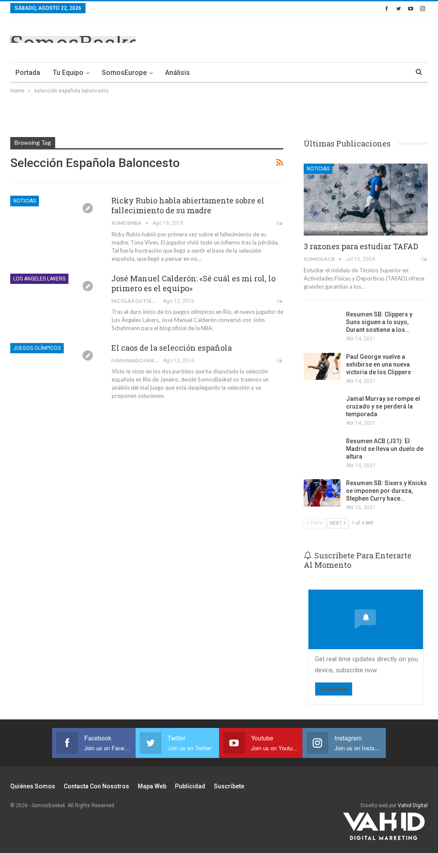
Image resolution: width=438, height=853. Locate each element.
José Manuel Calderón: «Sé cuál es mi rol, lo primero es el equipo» (193, 283)
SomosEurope (124, 73)
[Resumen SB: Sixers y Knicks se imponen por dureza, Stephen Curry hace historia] (322, 493)
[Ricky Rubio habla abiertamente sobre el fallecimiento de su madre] (55, 224)
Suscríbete (229, 786)
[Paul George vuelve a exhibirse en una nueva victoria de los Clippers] (322, 366)
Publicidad (190, 786)
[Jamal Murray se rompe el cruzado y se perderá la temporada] (322, 408)
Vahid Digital (413, 805)
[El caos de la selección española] (55, 371)
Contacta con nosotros (96, 786)
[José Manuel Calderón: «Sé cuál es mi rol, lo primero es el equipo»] (55, 302)
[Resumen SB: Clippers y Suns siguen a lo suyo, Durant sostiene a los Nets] (322, 324)
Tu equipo (68, 73)
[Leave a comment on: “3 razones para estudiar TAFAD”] (424, 259)
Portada (27, 73)
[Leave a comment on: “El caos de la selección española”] (280, 360)
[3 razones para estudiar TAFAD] (366, 200)
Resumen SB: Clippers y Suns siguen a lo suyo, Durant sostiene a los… (379, 322)
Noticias (24, 201)
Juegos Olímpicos (37, 348)
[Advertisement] (328, 38)
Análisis (177, 73)
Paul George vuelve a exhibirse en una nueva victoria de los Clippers (378, 364)
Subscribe (333, 688)
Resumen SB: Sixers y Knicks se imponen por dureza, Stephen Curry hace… (386, 491)
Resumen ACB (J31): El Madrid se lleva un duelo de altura (384, 449)
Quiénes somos (32, 786)
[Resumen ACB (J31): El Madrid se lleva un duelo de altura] (322, 451)
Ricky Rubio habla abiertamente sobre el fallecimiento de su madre (187, 205)
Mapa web (152, 786)
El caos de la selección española (171, 348)
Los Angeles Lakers (39, 279)
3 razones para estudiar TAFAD (361, 246)
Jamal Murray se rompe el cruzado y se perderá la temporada (383, 406)
